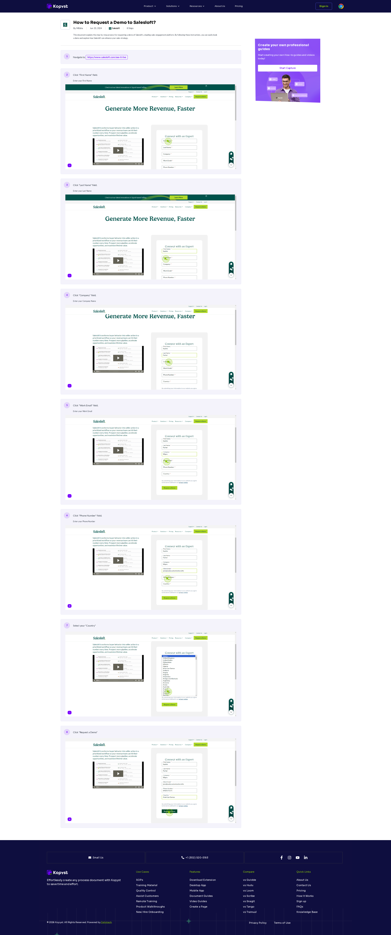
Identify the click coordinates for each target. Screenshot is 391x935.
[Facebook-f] (281, 857)
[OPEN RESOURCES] (203, 6)
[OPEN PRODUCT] (155, 6)
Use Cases (142, 871)
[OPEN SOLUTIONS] (178, 6)
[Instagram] (289, 857)
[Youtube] (297, 857)
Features (195, 871)
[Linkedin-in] (305, 857)
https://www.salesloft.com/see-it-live (106, 57)
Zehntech (106, 922)
